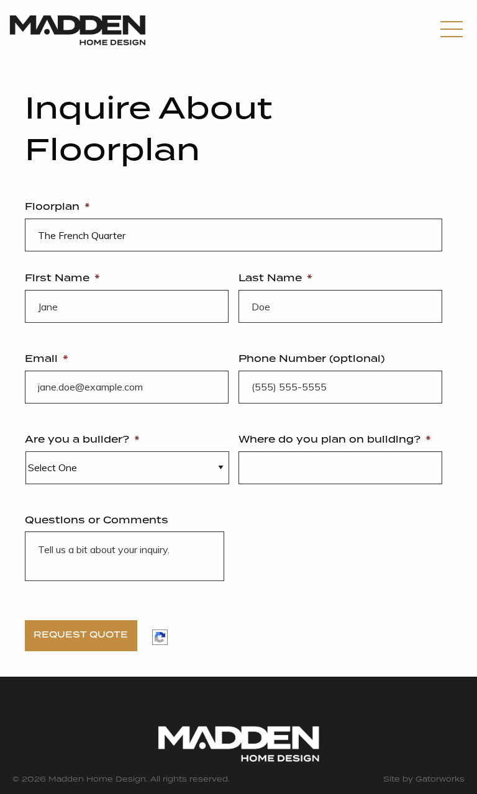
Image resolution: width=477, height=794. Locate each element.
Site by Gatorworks (424, 779)
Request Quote (81, 635)
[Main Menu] (451, 30)
